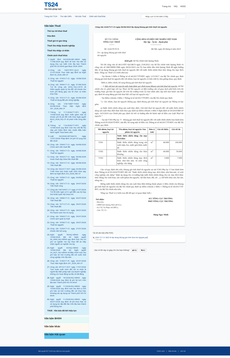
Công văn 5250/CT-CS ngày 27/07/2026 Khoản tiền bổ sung (68, 229)
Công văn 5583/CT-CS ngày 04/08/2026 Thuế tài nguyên (68, 151)
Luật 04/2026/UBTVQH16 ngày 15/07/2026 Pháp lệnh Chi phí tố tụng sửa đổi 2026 (68, 138)
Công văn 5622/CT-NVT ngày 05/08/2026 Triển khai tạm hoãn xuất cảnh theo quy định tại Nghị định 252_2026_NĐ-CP (68, 171)
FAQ (175, 6)
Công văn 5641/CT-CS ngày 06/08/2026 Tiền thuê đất (68, 164)
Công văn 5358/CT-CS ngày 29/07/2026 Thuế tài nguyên (68, 223)
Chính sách (161, 351)
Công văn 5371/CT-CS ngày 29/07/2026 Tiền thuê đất (68, 205)
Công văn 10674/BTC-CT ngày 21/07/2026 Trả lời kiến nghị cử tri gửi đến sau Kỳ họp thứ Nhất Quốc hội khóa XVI (68, 191)
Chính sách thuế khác (97, 16)
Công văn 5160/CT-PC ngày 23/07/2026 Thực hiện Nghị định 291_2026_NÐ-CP (68, 262)
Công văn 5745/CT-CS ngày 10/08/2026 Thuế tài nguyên (68, 79)
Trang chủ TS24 (50, 16)
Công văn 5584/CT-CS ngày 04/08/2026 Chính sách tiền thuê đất (68, 145)
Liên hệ (182, 351)
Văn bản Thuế (80, 16)
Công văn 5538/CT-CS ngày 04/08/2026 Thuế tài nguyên (68, 178)
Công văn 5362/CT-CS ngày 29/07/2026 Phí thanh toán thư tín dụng (68, 211)
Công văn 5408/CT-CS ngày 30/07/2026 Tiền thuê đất (68, 199)
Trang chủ (166, 6)
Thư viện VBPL (66, 16)
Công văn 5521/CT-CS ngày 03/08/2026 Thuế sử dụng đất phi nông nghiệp (68, 98)
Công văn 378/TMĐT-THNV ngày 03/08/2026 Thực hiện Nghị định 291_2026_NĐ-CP (68, 106)
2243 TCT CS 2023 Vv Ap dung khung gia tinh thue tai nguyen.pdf (121, 237)
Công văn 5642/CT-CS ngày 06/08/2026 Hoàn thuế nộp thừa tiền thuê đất (68, 157)
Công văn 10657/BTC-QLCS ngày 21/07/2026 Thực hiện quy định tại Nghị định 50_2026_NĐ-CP (68, 72)
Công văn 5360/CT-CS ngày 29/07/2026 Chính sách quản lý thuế (68, 217)
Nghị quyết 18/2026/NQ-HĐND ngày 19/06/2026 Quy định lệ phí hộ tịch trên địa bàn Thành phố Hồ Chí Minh (68, 280)
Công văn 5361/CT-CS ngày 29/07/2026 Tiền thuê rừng (68, 184)
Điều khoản (172, 351)
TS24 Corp (52, 351)
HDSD (183, 6)
